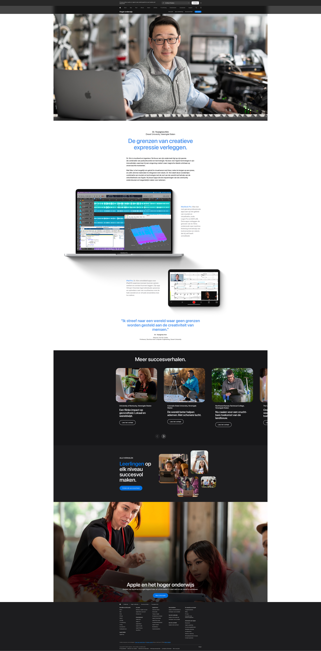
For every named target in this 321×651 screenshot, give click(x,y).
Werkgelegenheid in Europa (191, 635)
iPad (121, 614)
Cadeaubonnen (123, 629)
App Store (138, 630)
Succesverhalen (189, 11)
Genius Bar (154, 611)
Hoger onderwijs (126, 12)
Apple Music (139, 623)
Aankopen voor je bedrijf (174, 611)
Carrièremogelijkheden (190, 627)
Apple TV (138, 621)
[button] (176, 3)
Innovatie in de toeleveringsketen (189, 617)
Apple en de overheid (173, 625)
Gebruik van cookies (132, 648)
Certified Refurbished (157, 622)
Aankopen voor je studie (174, 619)
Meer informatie (160, 595)
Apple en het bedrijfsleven (175, 609)
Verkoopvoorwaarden (155, 648)
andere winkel (149, 642)
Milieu (186, 611)
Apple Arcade (139, 625)
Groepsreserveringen (157, 616)
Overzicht (170, 11)
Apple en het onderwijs (174, 617)
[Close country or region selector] (201, 3)
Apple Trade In (155, 624)
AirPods (121, 620)
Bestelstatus (155, 626)
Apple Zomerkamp (156, 618)
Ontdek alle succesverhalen (131, 488)
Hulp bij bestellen (156, 629)
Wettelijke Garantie (189, 629)
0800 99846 (167, 642)
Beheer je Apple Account (141, 609)
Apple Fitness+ (139, 628)
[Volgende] (163, 436)
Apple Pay (122, 634)
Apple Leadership (189, 625)
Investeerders (188, 631)
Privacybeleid (123, 648)
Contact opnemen (189, 638)
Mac (121, 611)
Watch (121, 618)
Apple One (138, 619)
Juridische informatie (166, 648)
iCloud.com (138, 614)
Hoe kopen (198, 11)
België (200, 646)
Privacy (187, 614)
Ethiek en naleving (189, 633)
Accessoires (122, 626)
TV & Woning (123, 622)
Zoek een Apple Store (140, 642)
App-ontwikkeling (179, 11)
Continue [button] (195, 3)
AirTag (121, 624)
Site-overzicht (176, 648)
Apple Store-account (141, 611)
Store (121, 609)
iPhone (121, 616)
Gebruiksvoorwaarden (143, 648)
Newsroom (187, 623)
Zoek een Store (155, 609)
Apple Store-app (156, 620)
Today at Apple (155, 614)
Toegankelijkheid (189, 609)
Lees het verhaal (127, 422)
